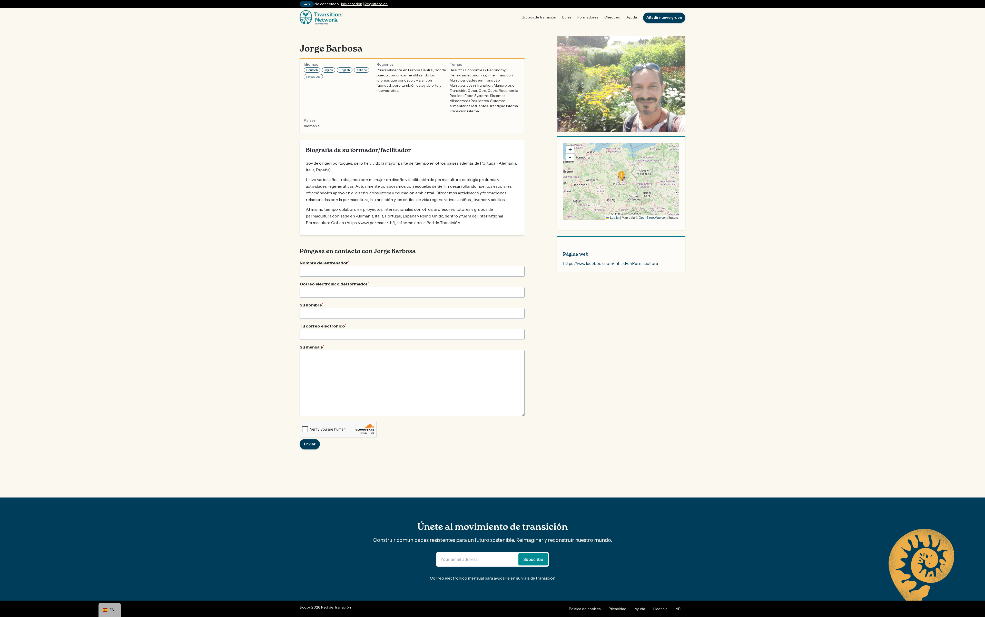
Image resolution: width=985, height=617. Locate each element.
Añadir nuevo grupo (664, 17)
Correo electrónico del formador (334, 283)
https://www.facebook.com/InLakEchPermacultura (610, 263)
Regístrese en (376, 4)
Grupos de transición (538, 17)
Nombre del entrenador (324, 262)
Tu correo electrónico (323, 326)
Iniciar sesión (351, 4)
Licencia (660, 608)
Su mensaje (312, 347)
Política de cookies (584, 608)
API (678, 608)
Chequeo (612, 17)
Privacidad (617, 608)
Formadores (587, 17)
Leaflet (614, 217)
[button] (621, 176)
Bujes (566, 17)
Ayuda (631, 17)
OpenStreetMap (650, 217)
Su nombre (311, 304)
